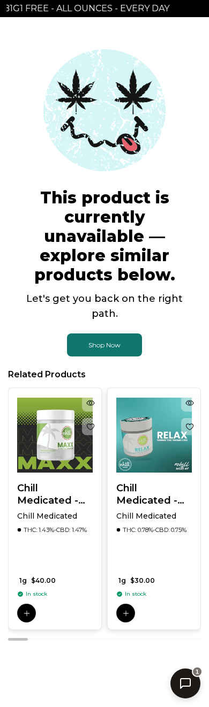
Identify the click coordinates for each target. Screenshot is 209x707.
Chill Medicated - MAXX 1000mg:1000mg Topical (55, 494)
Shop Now (104, 345)
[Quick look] (90, 403)
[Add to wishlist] (90, 426)
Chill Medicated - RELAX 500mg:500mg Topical (153, 494)
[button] (26, 613)
